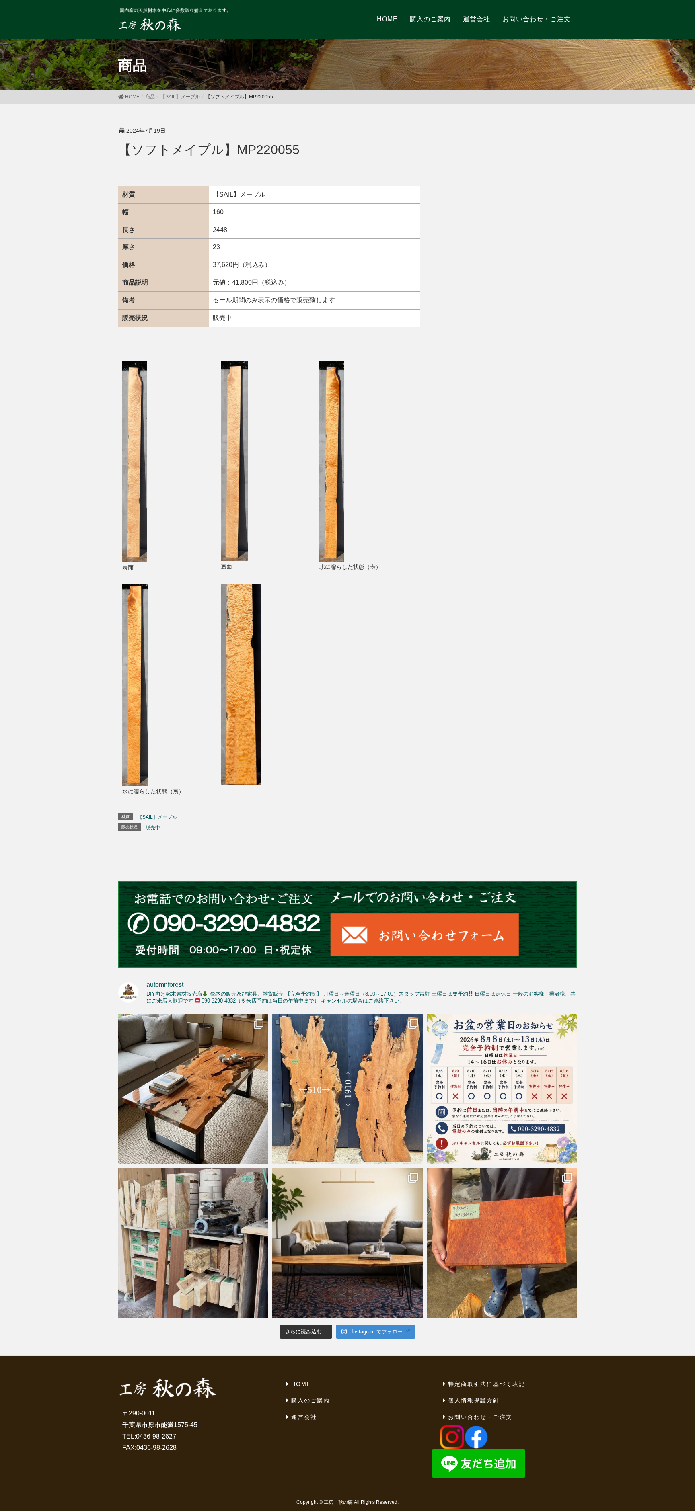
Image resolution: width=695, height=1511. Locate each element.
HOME (301, 1384)
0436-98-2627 (156, 1436)
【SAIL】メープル (157, 817)
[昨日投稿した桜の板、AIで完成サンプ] (193, 1089)
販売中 (153, 827)
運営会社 (304, 1417)
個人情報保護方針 (474, 1400)
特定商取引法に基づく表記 (486, 1384)
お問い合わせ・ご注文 (480, 1417)
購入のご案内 (310, 1400)
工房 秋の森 (338, 1502)
